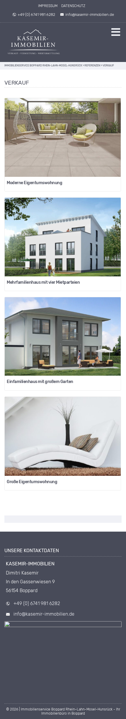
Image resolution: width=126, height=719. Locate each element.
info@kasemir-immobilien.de (89, 14)
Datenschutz (73, 6)
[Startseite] (33, 42)
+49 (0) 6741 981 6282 (36, 14)
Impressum (47, 6)
